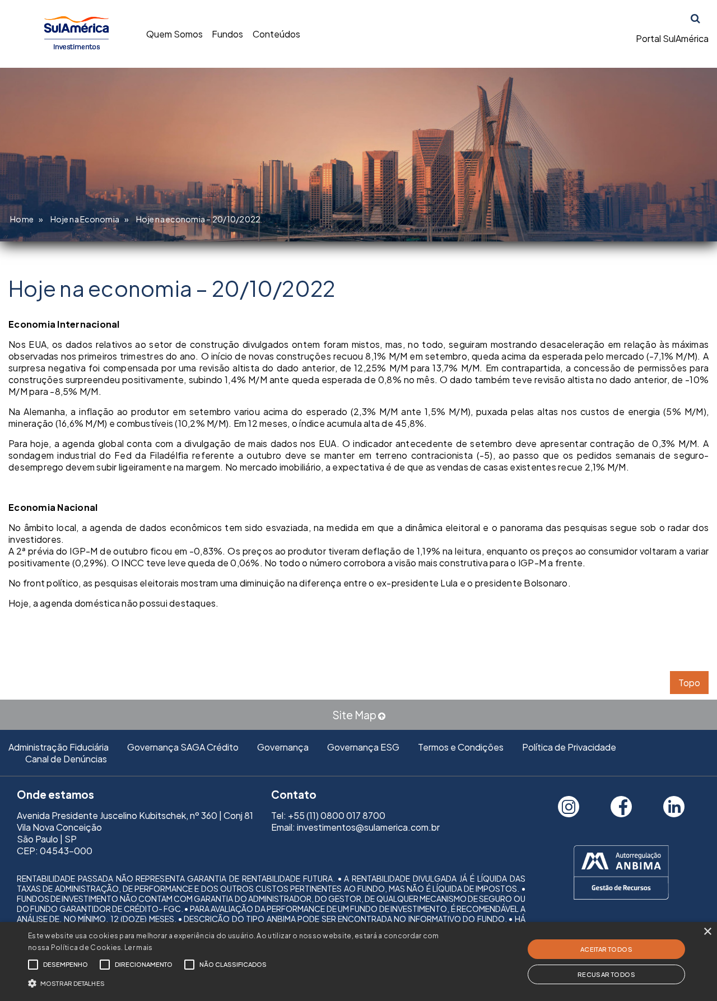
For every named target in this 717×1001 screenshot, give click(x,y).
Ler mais (138, 947)
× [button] (707, 932)
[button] (243, 982)
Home (22, 219)
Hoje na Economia (84, 219)
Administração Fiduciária (58, 747)
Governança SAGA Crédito (183, 747)
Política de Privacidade (569, 747)
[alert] (358, 961)
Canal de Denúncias (66, 759)
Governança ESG (363, 747)
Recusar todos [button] (606, 974)
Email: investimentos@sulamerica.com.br (355, 827)
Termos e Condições (461, 747)
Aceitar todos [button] (606, 949)
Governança (283, 747)
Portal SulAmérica (672, 38)
